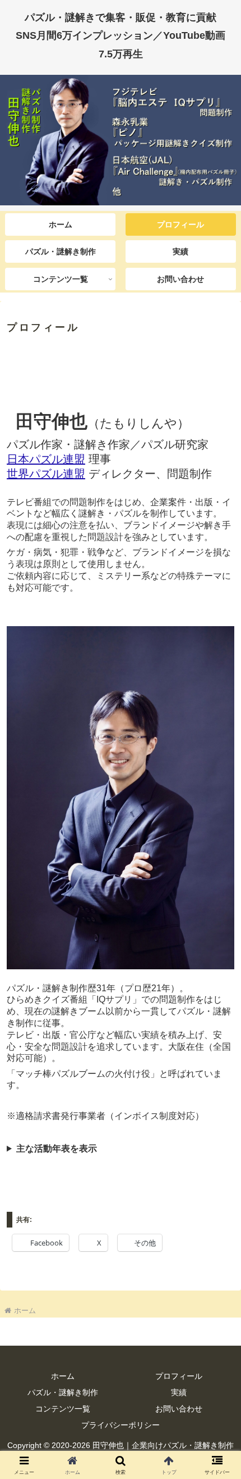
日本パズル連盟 (46, 459)
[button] (218, 1371)
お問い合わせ (178, 1408)
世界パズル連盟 (46, 473)
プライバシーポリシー (120, 1424)
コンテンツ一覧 (62, 1408)
